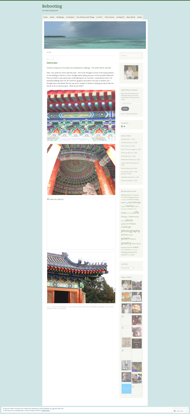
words (132, 250)
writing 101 (120, 17)
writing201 (132, 255)
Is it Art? (99, 17)
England (123, 206)
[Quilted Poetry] (126, 297)
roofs (106, 307)
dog (127, 202)
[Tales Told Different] (126, 354)
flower (130, 209)
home (128, 213)
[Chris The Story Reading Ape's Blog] (136, 379)
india (132, 213)
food (134, 209)
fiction (136, 206)
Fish (122, 146)
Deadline (124, 139)
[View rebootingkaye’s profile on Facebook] (122, 126)
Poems (133, 239)
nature (123, 221)
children (136, 197)
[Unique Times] (126, 320)
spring (123, 247)
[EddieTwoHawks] (126, 342)
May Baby (124, 177)
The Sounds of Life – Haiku (129, 172)
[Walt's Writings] (136, 343)
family (130, 206)
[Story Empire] (136, 390)
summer (129, 247)
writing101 (124, 255)
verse (123, 250)
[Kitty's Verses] (136, 320)
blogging (131, 197)
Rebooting (52, 6)
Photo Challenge (91, 307)
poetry (126, 243)
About (52, 17)
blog (125, 197)
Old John (124, 143)
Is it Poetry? (70, 17)
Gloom (123, 180)
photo (84, 307)
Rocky (123, 156)
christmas (124, 199)
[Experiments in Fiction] (136, 355)
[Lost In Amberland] (136, 308)
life (136, 212)
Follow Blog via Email (129, 90)
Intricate (52, 62)
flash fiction (124, 209)
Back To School (126, 149)
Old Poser (124, 153)
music (136, 216)
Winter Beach (125, 160)
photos (124, 234)
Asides (139, 17)
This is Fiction (109, 17)
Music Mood (131, 17)
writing (124, 252)
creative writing (133, 199)
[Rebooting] (95, 35)
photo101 (125, 224)
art (133, 195)
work (136, 250)
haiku (124, 212)
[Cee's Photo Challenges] (136, 367)
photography (100, 307)
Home (45, 17)
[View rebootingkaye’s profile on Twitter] (124, 126)
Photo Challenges (62, 307)
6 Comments (62, 308)
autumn (136, 195)
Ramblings (60, 17)
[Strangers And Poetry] (136, 297)
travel (55, 308)
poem (125, 238)
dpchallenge (134, 202)
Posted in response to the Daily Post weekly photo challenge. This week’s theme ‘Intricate (79, 68)
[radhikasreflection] (126, 365)
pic (129, 235)
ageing (123, 195)
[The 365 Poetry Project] (126, 308)
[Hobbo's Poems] (136, 332)
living (123, 216)
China (54, 307)
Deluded (124, 168)
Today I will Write (126, 163)
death (123, 202)
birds (122, 197)
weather (128, 250)
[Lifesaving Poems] (126, 377)
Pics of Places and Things (85, 17)
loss (128, 217)
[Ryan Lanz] (126, 389)
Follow (125, 109)
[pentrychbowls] (126, 285)
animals (129, 195)
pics (131, 235)
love (131, 216)
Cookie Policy (45, 410)
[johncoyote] (136, 285)
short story (136, 243)
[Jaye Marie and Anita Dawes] (126, 331)
